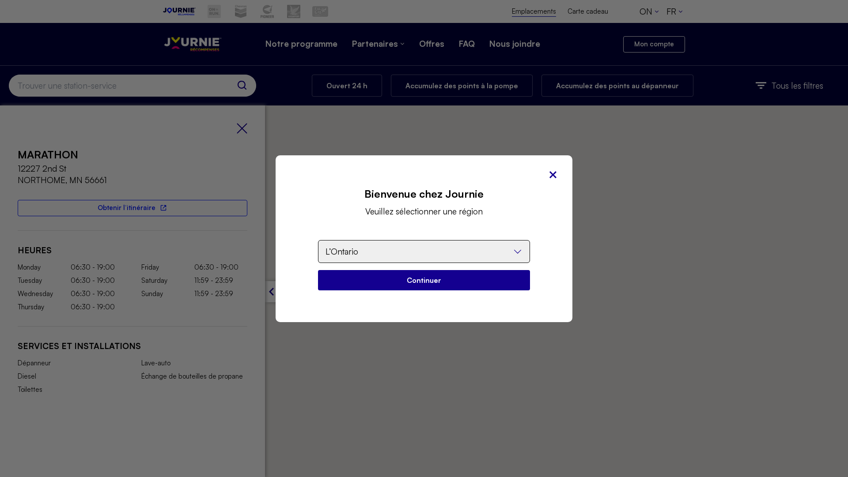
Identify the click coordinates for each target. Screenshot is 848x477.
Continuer (424, 280)
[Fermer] (553, 174)
